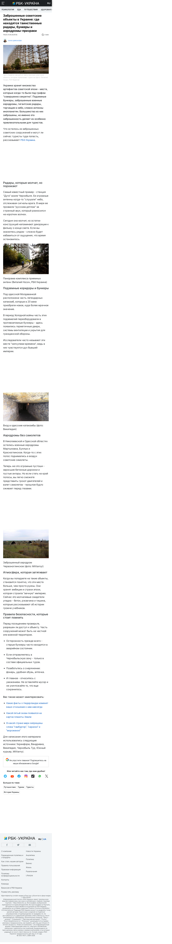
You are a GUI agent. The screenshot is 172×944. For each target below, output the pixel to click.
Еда (19, 9)
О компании (6, 851)
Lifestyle (29, 875)
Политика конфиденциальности (10, 874)
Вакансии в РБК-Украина (11, 888)
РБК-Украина (27, 140)
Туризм (21, 787)
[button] (3, 3)
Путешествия (31, 9)
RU (48, 3)
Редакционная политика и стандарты (12, 856)
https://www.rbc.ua (19, 903)
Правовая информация (11, 869)
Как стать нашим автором (12, 861)
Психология (8, 9)
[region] (26, 162)
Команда (5, 884)
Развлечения (31, 871)
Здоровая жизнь (49, 9)
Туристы (30, 787)
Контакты (5, 880)
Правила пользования (10, 865)
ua (44, 839)
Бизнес (29, 863)
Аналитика (30, 855)
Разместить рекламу (10, 892)
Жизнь (28, 867)
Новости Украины (33, 851)
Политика (30, 859)
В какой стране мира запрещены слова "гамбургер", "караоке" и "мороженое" (24, 727)
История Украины (11, 792)
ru (39, 839)
